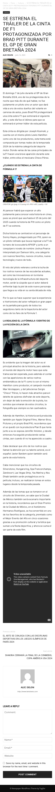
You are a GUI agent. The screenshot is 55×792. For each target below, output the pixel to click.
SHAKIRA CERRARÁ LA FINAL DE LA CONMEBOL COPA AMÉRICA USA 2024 (28, 657)
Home (5, 3)
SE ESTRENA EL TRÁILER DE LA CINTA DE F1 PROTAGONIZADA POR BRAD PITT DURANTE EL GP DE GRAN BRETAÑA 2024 (27, 34)
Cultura (21, 3)
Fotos (13, 3)
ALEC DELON (8, 55)
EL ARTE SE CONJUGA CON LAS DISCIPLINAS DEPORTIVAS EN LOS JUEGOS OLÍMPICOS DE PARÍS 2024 (25, 638)
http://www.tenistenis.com (27, 692)
